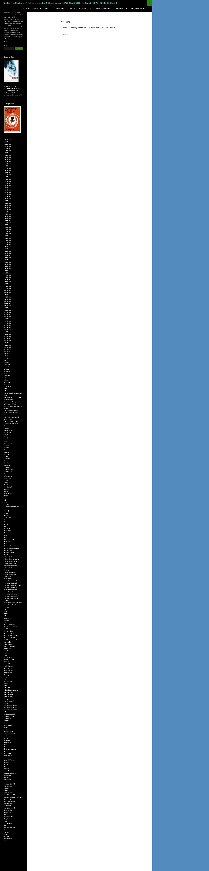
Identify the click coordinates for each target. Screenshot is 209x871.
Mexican (6, 653)
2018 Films (7, 330)
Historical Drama (9, 539)
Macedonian (8, 644)
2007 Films (7, 306)
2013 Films (7, 319)
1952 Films (7, 185)
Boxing (6, 437)
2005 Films (7, 301)
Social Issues (7, 753)
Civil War (6, 463)
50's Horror (7, 349)
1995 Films (7, 279)
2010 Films (7, 312)
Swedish (6, 777)
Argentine (7, 375)
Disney (6, 491)
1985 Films (7, 258)
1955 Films (7, 192)
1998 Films (7, 286)
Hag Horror (7, 531)
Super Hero (7, 771)
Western (6, 832)
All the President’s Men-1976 (13, 88)
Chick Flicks (7, 454)
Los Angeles (7, 642)
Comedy (6, 467)
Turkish (6, 814)
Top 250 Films (24, 8)
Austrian (6, 384)
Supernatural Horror (10, 773)
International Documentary (12, 585)
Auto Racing (7, 386)
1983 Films (7, 253)
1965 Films (7, 214)
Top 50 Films (49, 8)
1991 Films (7, 271)
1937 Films (7, 153)
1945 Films (7, 170)
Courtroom (7, 474)
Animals (6, 369)
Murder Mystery (9, 659)
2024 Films (7, 343)
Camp (5, 450)
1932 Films (7, 144)
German (6, 515)
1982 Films (7, 251)
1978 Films (7, 242)
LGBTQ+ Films (8, 631)
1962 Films (7, 207)
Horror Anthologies (10, 546)
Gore (5, 522)
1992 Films (7, 273)
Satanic (6, 727)
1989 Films (7, 266)
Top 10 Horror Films (120, 8)
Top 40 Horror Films (86, 8)
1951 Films (7, 183)
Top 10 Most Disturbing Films (141, 8)
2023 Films (7, 341)
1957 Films (7, 196)
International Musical (10, 594)
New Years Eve (8, 668)
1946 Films (7, 172)
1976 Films (7, 238)
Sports (6, 764)
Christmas (7, 458)
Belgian (6, 391)
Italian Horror (8, 616)
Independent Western (11, 574)
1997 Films (7, 284)
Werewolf (7, 830)
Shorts (6, 747)
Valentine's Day (8, 817)
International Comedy (11, 583)
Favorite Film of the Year (11, 507)
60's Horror (7, 351)
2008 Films (7, 308)
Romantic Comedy (9, 714)
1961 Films (7, 205)
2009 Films (7, 310)
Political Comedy (9, 688)
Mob (5, 655)
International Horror (10, 592)
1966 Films (7, 216)
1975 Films (7, 236)
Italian (6, 614)
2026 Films (7, 347)
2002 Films (7, 295)
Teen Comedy (8, 782)
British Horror (8, 443)
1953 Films (7, 188)
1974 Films (7, 234)
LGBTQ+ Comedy (9, 624)
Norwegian (7, 675)
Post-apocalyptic (9, 701)
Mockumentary (8, 657)
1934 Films (7, 148)
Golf (5, 520)
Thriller (6, 790)
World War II (8, 838)
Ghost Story (7, 517)
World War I (7, 836)
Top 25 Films (60, 8)
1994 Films (7, 277)
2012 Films (7, 317)
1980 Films (7, 247)
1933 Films (7, 146)
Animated (7, 371)
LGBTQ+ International (11, 635)
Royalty (6, 721)
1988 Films (7, 264)
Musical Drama (8, 666)
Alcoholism (7, 367)
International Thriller (10, 605)
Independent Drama (10, 563)
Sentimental (7, 736)
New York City (8, 670)
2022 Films (7, 338)
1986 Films (7, 260)
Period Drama (8, 681)
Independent (8, 557)
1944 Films (7, 168)
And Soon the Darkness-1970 (13, 95)
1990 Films (7, 268)
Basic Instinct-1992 (10, 86)
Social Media (8, 755)
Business (6, 448)
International (8, 579)
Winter (6, 834)
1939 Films (7, 157)
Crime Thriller (8, 478)
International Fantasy (10, 589)
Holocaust (7, 541)
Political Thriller (9, 694)
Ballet (5, 389)
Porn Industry (8, 697)
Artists (6, 380)
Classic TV (7, 465)
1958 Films (7, 199)
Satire (5, 729)
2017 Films (7, 327)
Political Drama (8, 692)
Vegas (5, 821)
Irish (5, 609)
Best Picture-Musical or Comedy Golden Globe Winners (11, 424)
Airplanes (7, 365)
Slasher (6, 751)
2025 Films (7, 345)
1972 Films (7, 229)
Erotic (5, 502)
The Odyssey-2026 (10, 93)
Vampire (6, 819)
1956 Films (7, 194)
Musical (6, 662)
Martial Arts (7, 648)
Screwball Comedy (9, 734)
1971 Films (7, 227)
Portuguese (7, 699)
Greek (5, 526)
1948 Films (7, 177)
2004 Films (7, 299)
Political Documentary (11, 690)
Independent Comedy (10, 561)
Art (5, 378)
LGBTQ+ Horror (9, 633)
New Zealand (8, 672)
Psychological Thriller (10, 710)
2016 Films (7, 325)
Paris (5, 677)
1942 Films (7, 164)
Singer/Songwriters (10, 749)
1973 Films (7, 231)
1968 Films (7, 220)
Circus (6, 461)
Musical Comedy (9, 664)
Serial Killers (7, 740)
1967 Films (7, 218)
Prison (6, 703)
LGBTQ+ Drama (9, 629)
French (6, 513)
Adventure (7, 362)
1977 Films (7, 240)
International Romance (11, 596)
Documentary (8, 493)
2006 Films (7, 303)
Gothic (6, 524)
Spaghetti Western (9, 760)
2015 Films (7, 323)
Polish (5, 686)
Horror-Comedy (9, 552)
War (5, 825)
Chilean (6, 456)
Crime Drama (8, 476)
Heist (5, 537)
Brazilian (6, 439)
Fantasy (6, 504)
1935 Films (7, 151)
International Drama (10, 587)
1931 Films (7, 142)
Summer (6, 769)
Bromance (7, 445)
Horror (6, 544)
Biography (7, 428)
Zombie (6, 841)
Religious (6, 712)
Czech (6, 482)
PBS (5, 679)
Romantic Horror (9, 718)
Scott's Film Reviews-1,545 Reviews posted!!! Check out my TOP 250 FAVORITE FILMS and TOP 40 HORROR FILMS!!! (60, 3)
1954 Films (7, 190)
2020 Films (7, 334)
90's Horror (7, 358)
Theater (6, 788)
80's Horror (7, 356)
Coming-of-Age (8, 469)
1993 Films (7, 275)
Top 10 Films (71, 8)
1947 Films (7, 175)
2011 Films (7, 314)
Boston (6, 434)
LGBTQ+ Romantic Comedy (12, 640)
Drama (6, 496)
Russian (6, 723)
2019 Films (7, 332)
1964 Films (7, 212)
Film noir (6, 511)
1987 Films (7, 262)
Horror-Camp (8, 550)
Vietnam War (8, 823)
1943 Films (7, 166)
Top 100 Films (37, 8)
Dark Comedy (8, 487)
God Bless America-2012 (11, 90)
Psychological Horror (10, 707)
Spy (5, 766)
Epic (5, 500)
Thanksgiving (8, 786)
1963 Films (7, 210)
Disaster (6, 489)
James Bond (7, 618)
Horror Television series (11, 548)
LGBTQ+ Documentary (11, 627)
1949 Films (7, 179)
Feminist (6, 509)
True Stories (7, 812)
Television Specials (9, 784)
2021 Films (7, 336)
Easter (6, 498)
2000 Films (7, 290)
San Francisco (8, 725)
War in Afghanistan (10, 828)
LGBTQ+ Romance (9, 638)
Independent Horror (10, 565)
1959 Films (7, 201)
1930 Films (7, 140)
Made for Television (10, 646)
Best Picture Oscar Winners (12, 415)
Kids (5, 622)
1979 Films (7, 244)
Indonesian (7, 576)
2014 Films (7, 321)
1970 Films (7, 225)
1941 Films (7, 161)
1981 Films (7, 249)
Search (6, 45)
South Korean (8, 758)
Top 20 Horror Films (103, 8)
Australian (7, 382)
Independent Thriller (10, 572)
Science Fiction (8, 731)
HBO (5, 535)
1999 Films (7, 288)
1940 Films (7, 159)
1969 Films (7, 223)
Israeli (5, 611)
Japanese (6, 620)
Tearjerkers (7, 779)
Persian (6, 683)
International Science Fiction (13, 603)
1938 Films (7, 155)
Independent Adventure (11, 559)
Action (6, 360)
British (6, 441)
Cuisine (6, 480)
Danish (6, 485)
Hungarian (7, 555)
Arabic (6, 373)
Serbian (6, 738)
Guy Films (7, 528)
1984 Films (7, 255)
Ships (5, 745)
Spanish (6, 762)
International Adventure (11, 581)
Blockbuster (7, 432)
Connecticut (7, 472)
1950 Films (7, 181)
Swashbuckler (8, 775)
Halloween (7, 533)
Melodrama (7, 651)
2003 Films (7, 297)
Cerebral (6, 452)
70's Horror (7, 354)
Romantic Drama (9, 716)
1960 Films (7, 203)
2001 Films (7, 292)
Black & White (8, 430)
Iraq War (6, 607)
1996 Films (7, 282)
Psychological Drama (10, 705)
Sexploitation (8, 742)
